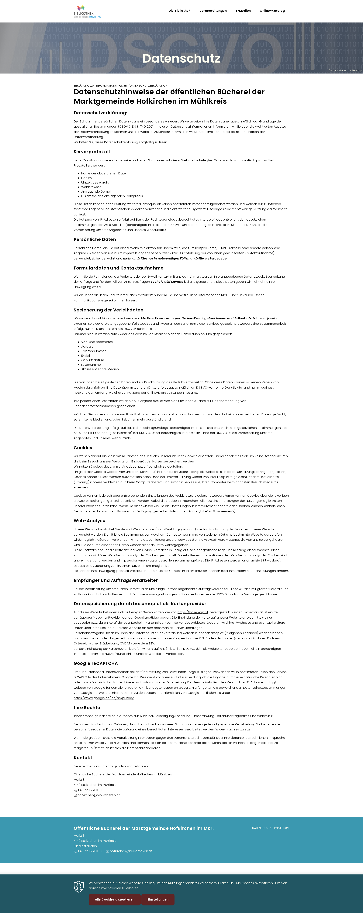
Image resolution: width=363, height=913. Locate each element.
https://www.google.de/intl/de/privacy (104, 698)
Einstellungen (157, 899)
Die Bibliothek (180, 11)
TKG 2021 (146, 126)
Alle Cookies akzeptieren (115, 899)
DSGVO (125, 126)
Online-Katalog (272, 11)
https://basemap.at (193, 612)
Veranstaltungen (213, 11)
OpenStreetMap (146, 617)
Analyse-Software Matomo (218, 539)
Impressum (281, 828)
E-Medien (243, 11)
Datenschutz (261, 828)
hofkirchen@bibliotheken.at (99, 795)
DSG (135, 126)
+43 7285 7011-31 (90, 790)
